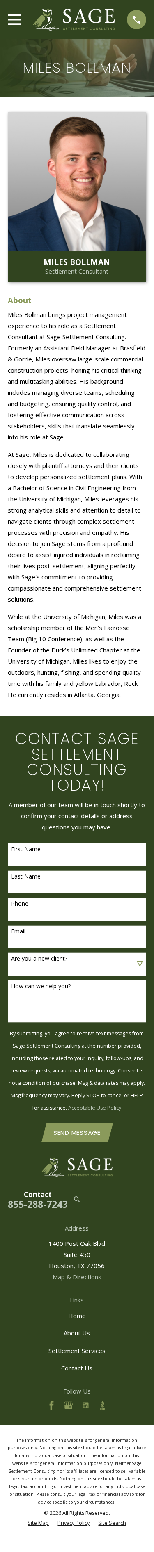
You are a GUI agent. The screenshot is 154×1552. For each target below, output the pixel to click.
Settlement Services (77, 1350)
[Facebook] (51, 1405)
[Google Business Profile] (68, 1405)
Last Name (26, 876)
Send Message (77, 1132)
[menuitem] (38, 1523)
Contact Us (76, 1368)
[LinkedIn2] (85, 1405)
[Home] (74, 20)
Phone (19, 903)
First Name (26, 849)
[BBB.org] (102, 1405)
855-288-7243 (38, 1204)
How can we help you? (41, 986)
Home (77, 1315)
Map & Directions (77, 1277)
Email (18, 931)
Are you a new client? (39, 958)
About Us (77, 1333)
